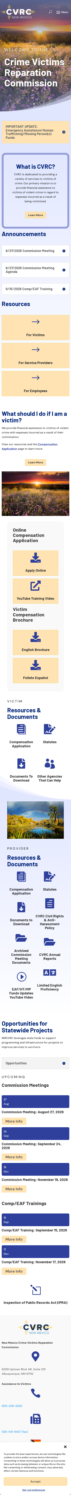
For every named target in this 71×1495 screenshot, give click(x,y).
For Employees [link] (35, 391)
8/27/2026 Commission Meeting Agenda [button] (30, 270)
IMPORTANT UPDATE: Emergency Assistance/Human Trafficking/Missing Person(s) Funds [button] (29, 132)
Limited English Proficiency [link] (49, 987)
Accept (35, 1481)
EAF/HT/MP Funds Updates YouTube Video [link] (21, 993)
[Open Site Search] (50, 12)
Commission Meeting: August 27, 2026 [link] (33, 1112)
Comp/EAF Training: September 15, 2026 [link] (34, 1230)
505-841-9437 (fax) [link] (15, 1432)
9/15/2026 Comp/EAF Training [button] (29, 289)
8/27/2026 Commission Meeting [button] (30, 251)
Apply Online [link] (35, 570)
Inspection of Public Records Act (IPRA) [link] (35, 1302)
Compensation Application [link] (21, 744)
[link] (18, 12)
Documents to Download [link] (21, 922)
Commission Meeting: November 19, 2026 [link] (35, 1179)
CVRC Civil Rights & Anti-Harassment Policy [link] (50, 922)
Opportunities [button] (16, 1063)
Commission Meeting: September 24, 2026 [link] (31, 1146)
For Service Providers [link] (36, 362)
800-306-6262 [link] (12, 1406)
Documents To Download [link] (21, 778)
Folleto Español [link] (35, 677)
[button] (65, 1447)
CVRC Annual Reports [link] (49, 956)
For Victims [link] (35, 335)
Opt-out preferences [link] (33, 1489)
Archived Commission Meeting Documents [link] (21, 956)
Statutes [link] (50, 742)
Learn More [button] (35, 215)
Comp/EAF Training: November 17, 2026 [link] (34, 1262)
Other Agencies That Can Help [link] (49, 778)
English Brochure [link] (35, 649)
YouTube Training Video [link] (35, 598)
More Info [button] (14, 1121)
